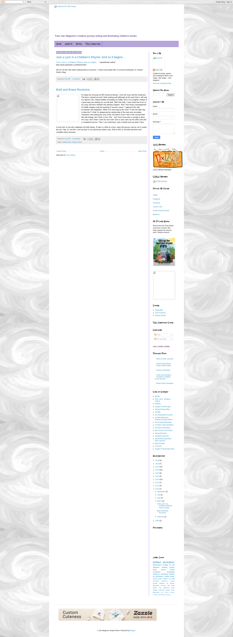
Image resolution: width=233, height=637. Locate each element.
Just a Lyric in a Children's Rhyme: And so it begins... (90, 57)
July (159, 495)
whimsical (168, 594)
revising (74, 142)
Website (68, 44)
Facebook (156, 203)
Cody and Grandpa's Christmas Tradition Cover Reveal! (163, 377)
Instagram (156, 199)
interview (162, 590)
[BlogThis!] (90, 79)
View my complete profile (162, 83)
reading (155, 594)
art (173, 565)
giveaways (159, 576)
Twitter (155, 195)
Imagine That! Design (163, 407)
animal (155, 579)
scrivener (158, 446)
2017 (157, 467)
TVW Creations (93, 44)
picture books (168, 570)
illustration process (159, 585)
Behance (156, 214)
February (160, 517)
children (165, 579)
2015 (157, 473)
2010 (157, 489)
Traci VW (159, 70)
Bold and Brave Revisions (73, 89)
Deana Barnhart (161, 433)
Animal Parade (160, 315)
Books (79, 44)
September (161, 492)
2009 (157, 521)
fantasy (155, 590)
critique (172, 592)
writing (79, 142)
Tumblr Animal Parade (161, 211)
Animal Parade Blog (162, 409)
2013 (157, 479)
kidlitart (157, 562)
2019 (157, 460)
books (160, 579)
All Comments (161, 339)
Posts (158, 335)
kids (169, 585)
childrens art (163, 583)
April (159, 498)
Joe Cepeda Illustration (163, 422)
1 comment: (76, 79)
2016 (157, 470)
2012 (157, 483)
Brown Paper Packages (165, 383)
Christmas (156, 572)
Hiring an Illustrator (163, 370)
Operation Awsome (162, 436)
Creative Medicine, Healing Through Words (163, 418)
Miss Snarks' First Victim (163, 430)
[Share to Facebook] (95, 79)
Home (58, 44)
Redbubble (159, 310)
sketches (164, 581)
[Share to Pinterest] (98, 79)
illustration (168, 562)
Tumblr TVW (157, 207)
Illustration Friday (160, 565)
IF (170, 565)
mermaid (156, 581)
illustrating (170, 572)
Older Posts (142, 151)
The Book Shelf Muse (163, 428)
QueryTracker (160, 443)
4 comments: (76, 138)
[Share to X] (93, 79)
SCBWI (157, 412)
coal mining (165, 592)
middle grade (66, 142)
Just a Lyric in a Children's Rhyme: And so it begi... (164, 506)
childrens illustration (160, 574)
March (159, 501)
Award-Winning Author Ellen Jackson (163, 439)
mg (160, 588)
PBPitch (158, 404)
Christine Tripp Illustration (164, 425)
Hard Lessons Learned (164, 359)
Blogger (132, 630)
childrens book (168, 588)
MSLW (157, 396)
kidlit (173, 579)
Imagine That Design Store (164, 449)
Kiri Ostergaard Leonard (164, 415)
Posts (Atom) (70, 155)
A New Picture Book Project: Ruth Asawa (163, 365)
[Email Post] (83, 79)
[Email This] (88, 79)
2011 (157, 486)
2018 (157, 464)
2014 (157, 476)
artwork (156, 567)
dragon (172, 583)
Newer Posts (61, 151)
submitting (161, 594)
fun (170, 579)
